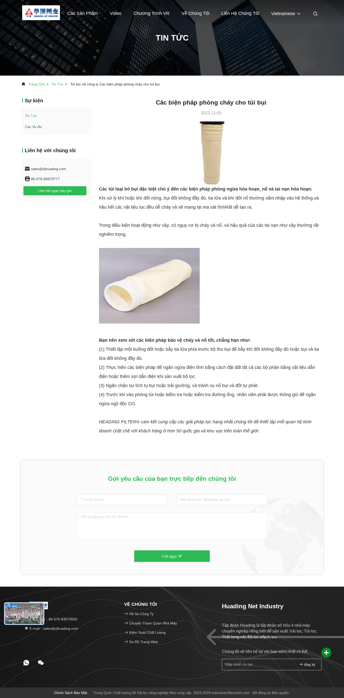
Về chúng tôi (195, 13)
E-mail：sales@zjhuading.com (53, 628)
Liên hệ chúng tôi (240, 13)
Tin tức (57, 84)
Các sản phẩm (82, 13)
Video (115, 13)
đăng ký (309, 665)
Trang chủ (44, 13)
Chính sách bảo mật (70, 693)
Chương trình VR (151, 13)
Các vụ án (33, 127)
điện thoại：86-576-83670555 (52, 619)
